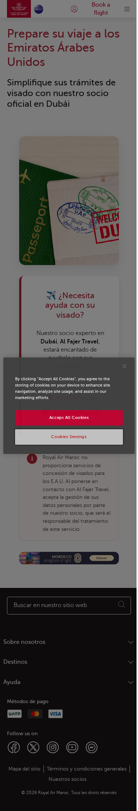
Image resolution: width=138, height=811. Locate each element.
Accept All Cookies (69, 417)
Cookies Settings (68, 436)
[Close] (124, 366)
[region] (68, 405)
